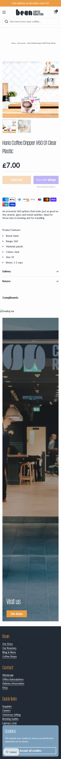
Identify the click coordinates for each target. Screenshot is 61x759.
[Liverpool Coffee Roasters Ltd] (30, 12)
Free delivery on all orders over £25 (30, 3)
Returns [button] (6, 281)
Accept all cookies (30, 750)
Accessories (21, 43)
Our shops (17, 614)
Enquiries (7, 706)
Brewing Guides (10, 718)
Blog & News (9, 652)
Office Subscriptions (13, 679)
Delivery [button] (6, 271)
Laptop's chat (9, 723)
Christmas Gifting (11, 714)
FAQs (5, 687)
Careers (6, 710)
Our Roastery (9, 648)
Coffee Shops (9, 656)
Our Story (7, 643)
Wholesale (8, 675)
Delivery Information (13, 683)
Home (13, 43)
